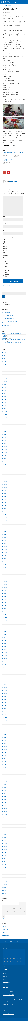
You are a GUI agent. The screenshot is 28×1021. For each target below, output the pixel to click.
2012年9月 (4, 784)
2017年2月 (4, 646)
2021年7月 (4, 528)
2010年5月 (4, 864)
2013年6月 (4, 758)
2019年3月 (4, 573)
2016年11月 (4, 655)
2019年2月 (4, 576)
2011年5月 (4, 829)
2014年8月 (4, 729)
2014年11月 (4, 720)
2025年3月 (4, 402)
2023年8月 (4, 458)
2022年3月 (4, 508)
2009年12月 (4, 879)
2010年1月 (4, 876)
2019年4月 (4, 570)
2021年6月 (4, 531)
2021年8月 (4, 526)
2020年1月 (4, 543)
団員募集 (4, 333)
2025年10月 (4, 381)
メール (5, 223)
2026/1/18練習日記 (7, 152)
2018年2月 (4, 611)
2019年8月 (4, 558)
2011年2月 (4, 837)
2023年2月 (4, 476)
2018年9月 (4, 590)
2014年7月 (4, 731)
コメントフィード (6, 932)
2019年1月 (4, 578)
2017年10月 (4, 623)
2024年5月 (4, 431)
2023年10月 (4, 452)
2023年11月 (4, 449)
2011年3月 (4, 834)
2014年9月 (4, 726)
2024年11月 (4, 414)
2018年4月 (4, 605)
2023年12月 (4, 446)
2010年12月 (4, 843)
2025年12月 (4, 376)
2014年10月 (4, 723)
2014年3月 (4, 740)
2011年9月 (4, 817)
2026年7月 (4, 355)
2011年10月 (4, 814)
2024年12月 (4, 411)
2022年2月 (4, 511)
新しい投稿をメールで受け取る (7, 273)
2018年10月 (4, 587)
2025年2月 (4, 405)
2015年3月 (4, 708)
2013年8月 (4, 755)
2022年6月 (4, 499)
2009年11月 (4, 881)
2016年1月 (4, 684)
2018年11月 (4, 584)
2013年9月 (4, 752)
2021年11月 (4, 520)
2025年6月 (4, 393)
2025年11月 (4, 378)
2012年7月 (4, 790)
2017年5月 (4, 637)
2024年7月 (4, 426)
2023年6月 (4, 464)
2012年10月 (4, 781)
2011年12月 (4, 808)
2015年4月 (4, 705)
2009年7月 (4, 893)
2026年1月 (4, 373)
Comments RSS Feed (8, 285)
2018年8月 (4, 593)
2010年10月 (4, 849)
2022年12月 (4, 481)
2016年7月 (4, 667)
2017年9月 (4, 626)
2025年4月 (4, 399)
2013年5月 (4, 761)
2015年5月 (4, 702)
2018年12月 (4, 581)
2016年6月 (4, 670)
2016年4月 (4, 676)
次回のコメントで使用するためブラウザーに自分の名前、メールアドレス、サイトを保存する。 (5, 248)
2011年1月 (4, 840)
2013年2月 (4, 770)
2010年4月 (4, 867)
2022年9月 (4, 490)
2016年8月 (4, 664)
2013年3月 (4, 767)
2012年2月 (4, 802)
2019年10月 (4, 552)
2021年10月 (4, 523)
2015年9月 (4, 696)
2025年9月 (4, 384)
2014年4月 (4, 737)
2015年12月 (4, 687)
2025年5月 (4, 396)
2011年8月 (4, 820)
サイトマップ (6, 1013)
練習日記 (10, 5)
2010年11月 (4, 846)
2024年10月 (4, 417)
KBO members (13, 181)
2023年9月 (4, 455)
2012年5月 (4, 793)
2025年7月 (4, 390)
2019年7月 (4, 561)
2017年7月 (4, 631)
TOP (25, 941)
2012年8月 (4, 787)
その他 (4, 1010)
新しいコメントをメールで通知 (7, 264)
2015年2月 (4, 711)
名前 (5, 216)
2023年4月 (4, 470)
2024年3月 (4, 437)
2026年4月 (4, 364)
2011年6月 (4, 826)
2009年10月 (4, 884)
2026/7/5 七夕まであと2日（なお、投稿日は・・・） (11, 321)
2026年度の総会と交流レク (8, 318)
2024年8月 (4, 423)
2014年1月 (4, 743)
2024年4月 (4, 434)
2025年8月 (4, 387)
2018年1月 (4, 614)
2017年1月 (4, 649)
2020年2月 (4, 540)
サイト (4, 230)
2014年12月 (4, 717)
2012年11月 (4, 779)
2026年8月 (4, 352)
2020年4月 (4, 534)
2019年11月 (4, 549)
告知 (7, 5)
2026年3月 (4, 367)
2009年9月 (4, 887)
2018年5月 (4, 602)
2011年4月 (4, 831)
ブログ (4, 5)
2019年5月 (4, 567)
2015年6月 (4, 699)
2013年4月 (4, 764)
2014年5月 (4, 734)
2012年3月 (4, 799)
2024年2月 (4, 440)
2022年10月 (4, 487)
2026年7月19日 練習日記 (8, 315)
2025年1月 (4, 408)
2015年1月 (4, 714)
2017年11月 (4, 620)
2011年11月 (4, 811)
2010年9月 (4, 852)
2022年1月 (4, 514)
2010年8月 (4, 855)
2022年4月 (4, 505)
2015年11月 (4, 690)
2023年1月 (4, 478)
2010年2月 (4, 873)
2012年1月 (4, 805)
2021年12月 (4, 517)
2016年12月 (4, 652)
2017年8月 (4, 628)
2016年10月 (4, 658)
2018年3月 (4, 608)
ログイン (4, 926)
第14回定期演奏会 (6, 339)
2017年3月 (4, 643)
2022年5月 (4, 502)
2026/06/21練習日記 (6, 325)
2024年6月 (4, 428)
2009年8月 (4, 890)
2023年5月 (4, 467)
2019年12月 (4, 546)
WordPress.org (5, 935)
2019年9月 (4, 555)
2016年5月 (4, 673)
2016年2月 (4, 681)
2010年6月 (4, 861)
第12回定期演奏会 (6, 342)
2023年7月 (4, 461)
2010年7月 (4, 858)
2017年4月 (4, 640)
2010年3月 (4, 870)
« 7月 (3, 918)
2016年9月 (4, 661)
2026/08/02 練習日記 (6, 312)
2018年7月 (4, 596)
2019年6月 (4, 564)
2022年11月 (4, 484)
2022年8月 (4, 493)
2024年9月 (4, 420)
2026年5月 (4, 361)
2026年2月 (4, 370)
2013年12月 (4, 746)
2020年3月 (4, 537)
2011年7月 (4, 823)
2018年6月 (4, 599)
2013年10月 (4, 749)
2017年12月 (4, 617)
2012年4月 (4, 796)
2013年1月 (4, 773)
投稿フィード (5, 929)
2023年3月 (4, 473)
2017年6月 (4, 634)
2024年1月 (4, 443)
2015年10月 (4, 693)
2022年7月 (4, 496)
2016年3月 (4, 678)
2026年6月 (4, 358)
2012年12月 (4, 776)
